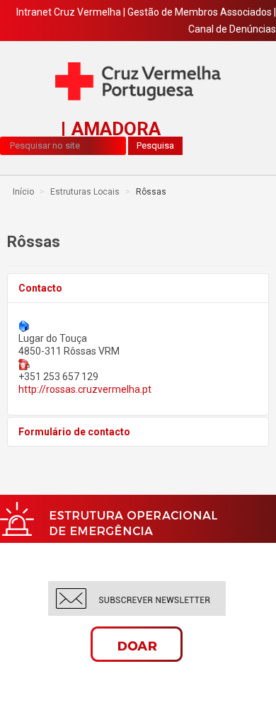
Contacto (40, 288)
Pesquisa (155, 145)
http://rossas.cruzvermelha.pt (84, 389)
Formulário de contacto (74, 431)
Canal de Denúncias (232, 29)
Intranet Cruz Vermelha (68, 12)
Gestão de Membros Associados (199, 12)
